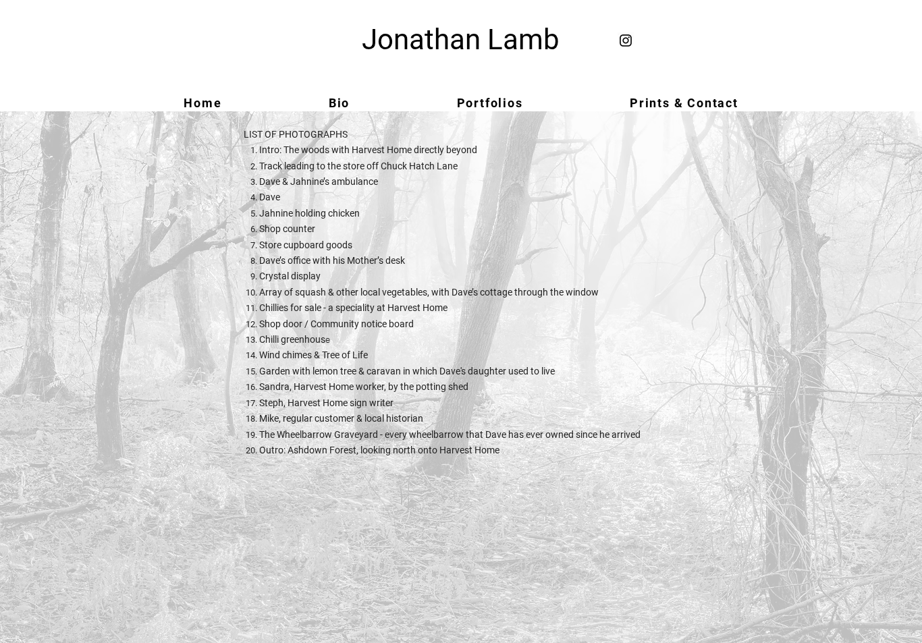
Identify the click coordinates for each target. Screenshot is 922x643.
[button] (489, 103)
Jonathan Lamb (461, 39)
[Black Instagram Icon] (626, 40)
